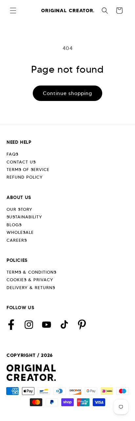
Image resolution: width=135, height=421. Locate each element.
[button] (13, 10)
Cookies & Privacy (30, 280)
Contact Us (21, 162)
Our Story (19, 209)
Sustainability (24, 217)
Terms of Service (28, 169)
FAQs (12, 154)
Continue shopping (67, 93)
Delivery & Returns (31, 287)
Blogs (14, 225)
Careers (17, 240)
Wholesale (20, 232)
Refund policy (25, 177)
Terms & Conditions (31, 272)
